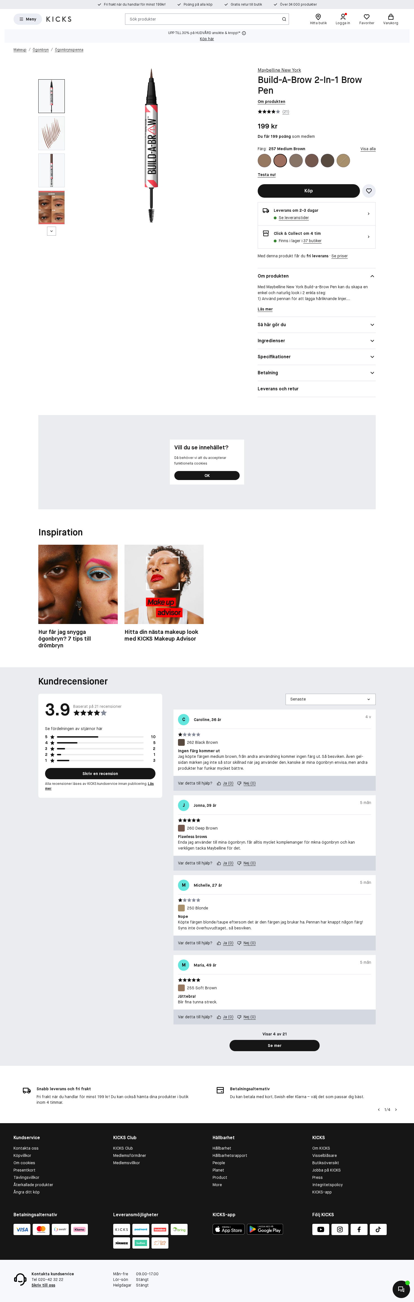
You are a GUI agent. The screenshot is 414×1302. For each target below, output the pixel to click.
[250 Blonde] (343, 160)
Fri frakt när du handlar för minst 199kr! (135, 4)
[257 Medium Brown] (280, 160)
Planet (218, 1170)
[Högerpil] (395, 1109)
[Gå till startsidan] (58, 19)
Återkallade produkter (33, 1184)
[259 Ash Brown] (296, 160)
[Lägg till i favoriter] (369, 191)
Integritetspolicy (327, 1184)
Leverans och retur (278, 389)
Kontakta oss (26, 1148)
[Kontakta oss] (401, 1289)
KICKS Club (123, 1148)
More (217, 1184)
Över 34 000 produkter (298, 4)
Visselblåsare (324, 1155)
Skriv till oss (43, 1285)
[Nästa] (51, 231)
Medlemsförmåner (129, 1155)
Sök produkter (143, 18)
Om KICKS (321, 1148)
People (219, 1162)
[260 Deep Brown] (312, 160)
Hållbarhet (222, 1148)
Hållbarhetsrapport (230, 1155)
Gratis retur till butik (246, 4)
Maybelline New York (279, 70)
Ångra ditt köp (27, 1192)
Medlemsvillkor (126, 1162)
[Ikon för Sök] (284, 19)
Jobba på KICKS (326, 1170)
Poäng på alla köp (198, 4)
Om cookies (24, 1162)
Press (317, 1177)
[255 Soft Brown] (264, 160)
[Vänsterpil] (378, 1109)
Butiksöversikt (325, 1162)
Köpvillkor (22, 1155)
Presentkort (24, 1170)
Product (220, 1177)
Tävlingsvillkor (26, 1177)
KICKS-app (322, 1192)
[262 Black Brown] (327, 160)
